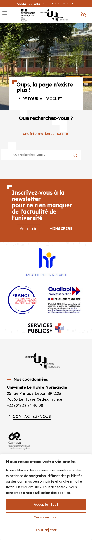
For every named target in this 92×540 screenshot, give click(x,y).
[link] (86, 27)
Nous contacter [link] (63, 3)
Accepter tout (46, 504)
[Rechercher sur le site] (74, 155)
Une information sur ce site (45, 134)
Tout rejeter (46, 530)
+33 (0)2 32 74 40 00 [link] (25, 405)
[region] (46, 497)
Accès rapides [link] (29, 3)
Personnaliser (46, 517)
